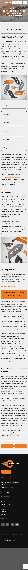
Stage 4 (6, 131)
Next (20, 446)
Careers (3, 511)
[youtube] (17, 524)
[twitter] (12, 524)
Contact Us (17, 2)
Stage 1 (6, 105)
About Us (4, 502)
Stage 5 (6, 139)
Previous (7, 446)
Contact (3, 514)
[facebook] (3, 524)
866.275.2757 (5, 492)
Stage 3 (6, 122)
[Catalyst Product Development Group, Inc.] (6, 3)
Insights (3, 509)
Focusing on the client (13, 177)
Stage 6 (6, 148)
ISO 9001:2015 (5, 504)
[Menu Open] (25, 2)
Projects (3, 507)
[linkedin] (7, 524)
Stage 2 (6, 114)
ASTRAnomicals (11, 540)
